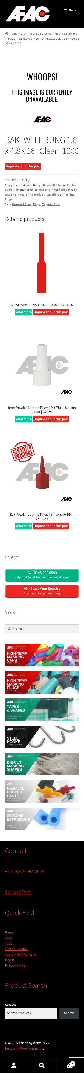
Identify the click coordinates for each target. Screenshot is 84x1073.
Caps (8, 938)
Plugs (11, 38)
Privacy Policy (15, 965)
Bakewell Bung (22, 204)
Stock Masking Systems (36, 34)
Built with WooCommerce (24, 1048)
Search (10, 1005)
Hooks (9, 960)
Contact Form (18, 892)
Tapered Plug (51, 204)
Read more (23, 312)
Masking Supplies (66, 34)
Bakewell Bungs (29, 38)
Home (13, 34)
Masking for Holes (25, 190)
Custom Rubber (16, 949)
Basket (64, 1062)
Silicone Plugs (35, 194)
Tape (8, 943)
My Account (14, 1065)
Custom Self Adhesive (21, 954)
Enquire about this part (23, 166)
